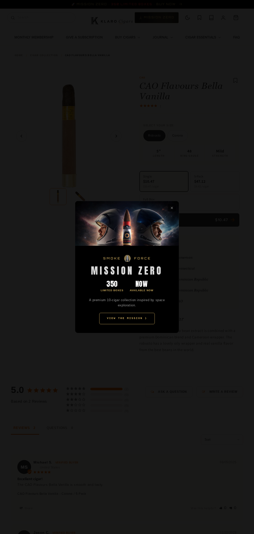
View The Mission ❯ (127, 318)
